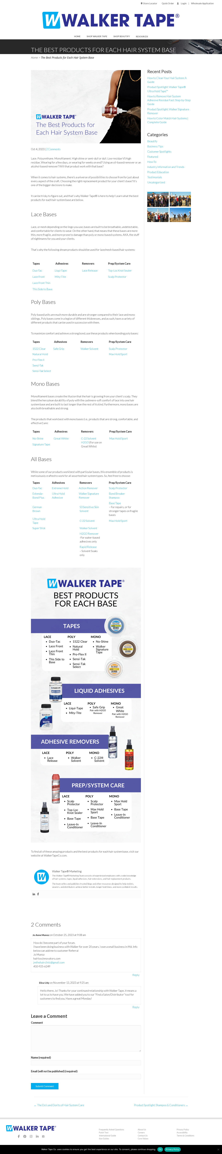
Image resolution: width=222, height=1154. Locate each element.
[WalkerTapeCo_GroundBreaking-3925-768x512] (180, 215)
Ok (160, 1149)
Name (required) (41, 1057)
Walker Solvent (89, 348)
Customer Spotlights (159, 151)
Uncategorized (156, 182)
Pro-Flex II (38, 359)
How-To (151, 161)
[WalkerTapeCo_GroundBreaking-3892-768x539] (158, 199)
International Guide (107, 1135)
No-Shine (37, 438)
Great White (61, 438)
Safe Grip (58, 348)
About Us (142, 1129)
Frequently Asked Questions (111, 1129)
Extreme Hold (60, 488)
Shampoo (114, 497)
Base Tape (115, 503)
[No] (218, 1149)
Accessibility (182, 1132)
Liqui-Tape (61, 270)
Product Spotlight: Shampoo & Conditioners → (161, 1105)
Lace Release (90, 270)
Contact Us (143, 1135)
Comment (37, 1022)
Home (77, 36)
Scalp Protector (117, 276)
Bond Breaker (117, 493)
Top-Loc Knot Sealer (120, 270)
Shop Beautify (121, 36)
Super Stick (38, 528)
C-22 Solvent (88, 438)
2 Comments (53, 149)
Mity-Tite (60, 276)
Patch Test (103, 1132)
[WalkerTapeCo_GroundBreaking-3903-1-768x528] (180, 199)
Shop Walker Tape (97, 36)
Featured (152, 156)
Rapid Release (88, 547)
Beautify (152, 141)
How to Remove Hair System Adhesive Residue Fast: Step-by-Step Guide (169, 100)
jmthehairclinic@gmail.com (48, 962)
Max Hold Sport (118, 354)
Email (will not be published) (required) (54, 1071)
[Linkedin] (33, 894)
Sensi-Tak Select (41, 371)
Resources (142, 36)
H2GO (85, 442)
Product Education (158, 172)
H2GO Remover (89, 533)
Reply (135, 975)
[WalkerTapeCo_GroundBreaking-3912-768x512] (158, 215)
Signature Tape (41, 444)
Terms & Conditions (185, 1135)
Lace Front (38, 276)
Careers (141, 1132)
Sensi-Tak (38, 365)
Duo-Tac (37, 270)
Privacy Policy (183, 1129)
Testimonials (154, 177)
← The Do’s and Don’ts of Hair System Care (59, 1105)
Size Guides (104, 1138)
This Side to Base (42, 289)
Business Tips (155, 146)
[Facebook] (38, 894)
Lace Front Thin (41, 283)
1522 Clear (39, 348)
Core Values (143, 1138)
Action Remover (88, 488)
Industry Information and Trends (165, 167)
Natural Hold (40, 354)
